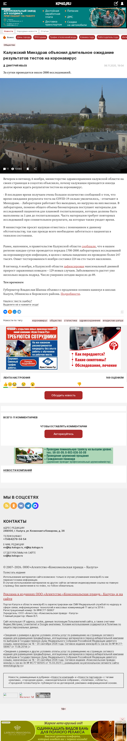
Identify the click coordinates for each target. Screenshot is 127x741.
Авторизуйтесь (64, 434)
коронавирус (39, 320)
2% (10, 384)
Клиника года (87, 37)
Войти (122, 3)
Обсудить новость (63, 395)
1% (14, 384)
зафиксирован (74, 266)
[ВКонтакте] (5, 312)
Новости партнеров (89, 677)
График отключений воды (63, 37)
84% (79, 384)
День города (23, 37)
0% (5, 384)
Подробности (70, 294)
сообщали (89, 246)
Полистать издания (14, 572)
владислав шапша (113, 320)
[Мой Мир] (15, 312)
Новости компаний (17, 470)
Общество (9, 45)
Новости (8, 31)
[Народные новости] (116, 3)
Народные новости (27, 31)
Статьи (44, 31)
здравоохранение (90, 320)
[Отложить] (28, 168)
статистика (70, 320)
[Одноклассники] (10, 312)
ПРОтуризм (40, 37)
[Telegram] (19, 312)
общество (56, 320)
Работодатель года (108, 37)
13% (23, 384)
